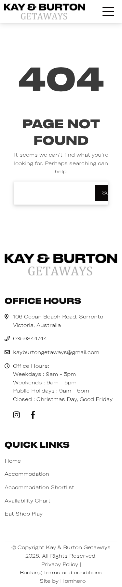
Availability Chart (27, 500)
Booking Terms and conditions (61, 572)
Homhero (73, 581)
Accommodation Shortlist (39, 487)
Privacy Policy (59, 564)
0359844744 (30, 338)
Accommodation (27, 474)
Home (13, 460)
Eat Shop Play (24, 513)
